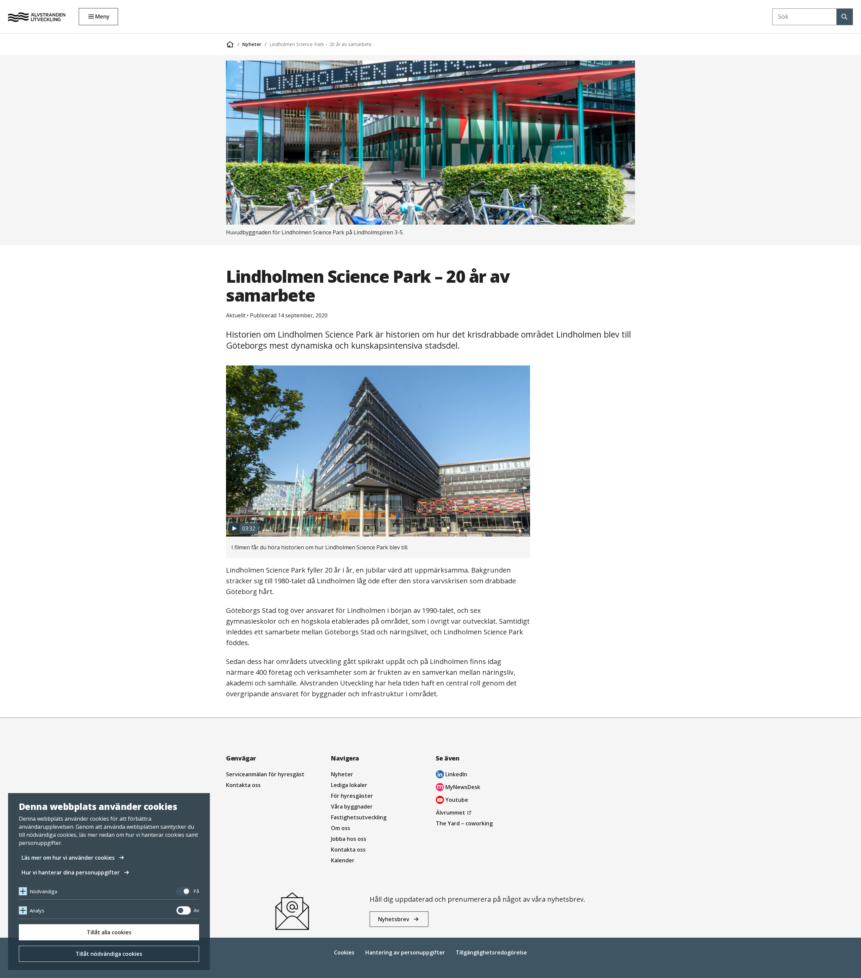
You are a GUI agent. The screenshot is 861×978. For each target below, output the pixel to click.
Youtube (452, 800)
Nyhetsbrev (393, 919)
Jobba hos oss (348, 839)
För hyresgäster (352, 795)
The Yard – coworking (464, 823)
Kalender (342, 860)
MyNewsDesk (458, 787)
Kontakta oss (243, 785)
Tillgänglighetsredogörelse (491, 952)
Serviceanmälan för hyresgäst (265, 774)
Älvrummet (454, 813)
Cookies (344, 952)
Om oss (340, 828)
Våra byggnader (352, 806)
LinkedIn (451, 775)
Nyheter (251, 44)
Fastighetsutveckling (358, 817)
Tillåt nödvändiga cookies (109, 953)
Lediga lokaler (349, 785)
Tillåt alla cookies (109, 932)
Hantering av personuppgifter (405, 952)
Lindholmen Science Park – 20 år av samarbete (320, 44)
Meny (102, 16)
